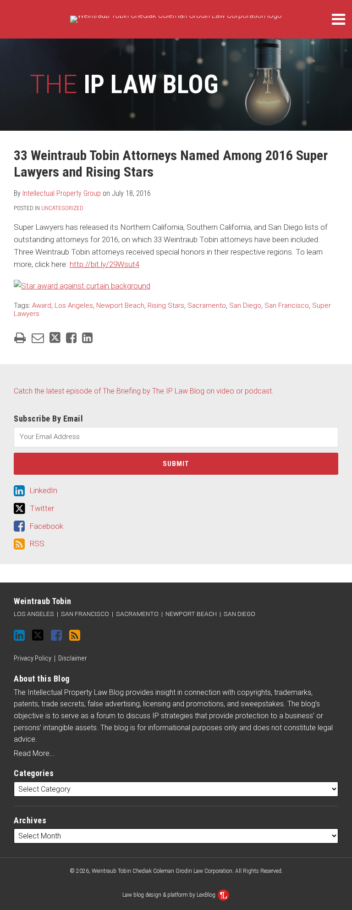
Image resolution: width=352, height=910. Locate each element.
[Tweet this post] (55, 338)
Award (41, 305)
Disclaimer (72, 658)
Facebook (46, 526)
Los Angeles (74, 305)
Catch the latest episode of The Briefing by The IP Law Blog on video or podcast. (144, 391)
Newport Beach (120, 305)
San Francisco (286, 305)
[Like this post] (71, 338)
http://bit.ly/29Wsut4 (104, 264)
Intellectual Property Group (61, 193)
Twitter (42, 508)
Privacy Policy (32, 658)
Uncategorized (62, 208)
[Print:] (20, 338)
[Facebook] (56, 635)
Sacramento (206, 305)
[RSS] (74, 635)
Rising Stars (166, 305)
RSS (36, 543)
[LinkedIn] (19, 635)
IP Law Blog (124, 84)
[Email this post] (38, 338)
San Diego (245, 305)
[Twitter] (38, 635)
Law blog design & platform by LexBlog (169, 895)
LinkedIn (43, 490)
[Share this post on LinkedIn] (87, 338)
